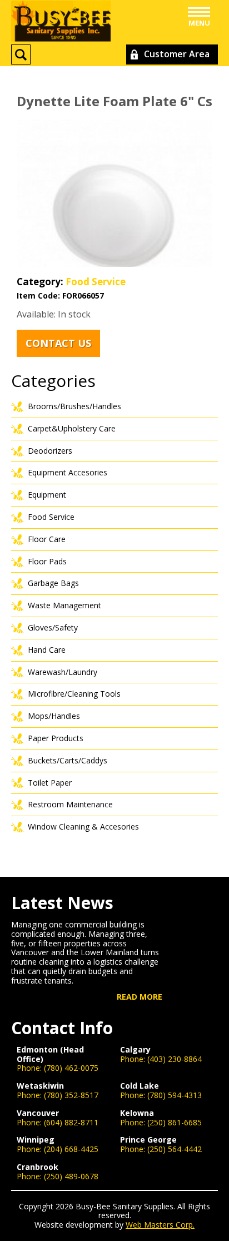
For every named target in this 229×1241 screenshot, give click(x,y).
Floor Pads (47, 561)
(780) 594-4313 (174, 1095)
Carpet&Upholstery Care (72, 428)
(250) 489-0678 (71, 1176)
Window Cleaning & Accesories (83, 826)
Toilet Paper (50, 782)
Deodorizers (50, 450)
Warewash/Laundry (62, 672)
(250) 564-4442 (174, 1149)
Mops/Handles (54, 716)
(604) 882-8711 (71, 1122)
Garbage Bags (53, 583)
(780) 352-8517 (71, 1095)
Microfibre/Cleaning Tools (74, 693)
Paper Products (55, 738)
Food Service (96, 281)
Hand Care (47, 649)
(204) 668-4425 (71, 1149)
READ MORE (139, 997)
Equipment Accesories (67, 472)
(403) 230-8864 (174, 1059)
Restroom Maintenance (70, 804)
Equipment (47, 494)
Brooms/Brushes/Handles (74, 406)
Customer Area (177, 54)
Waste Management (64, 605)
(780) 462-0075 (71, 1068)
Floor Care (47, 539)
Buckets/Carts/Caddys (67, 760)
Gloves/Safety (53, 627)
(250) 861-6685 (174, 1122)
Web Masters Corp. (160, 1224)
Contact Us (58, 343)
